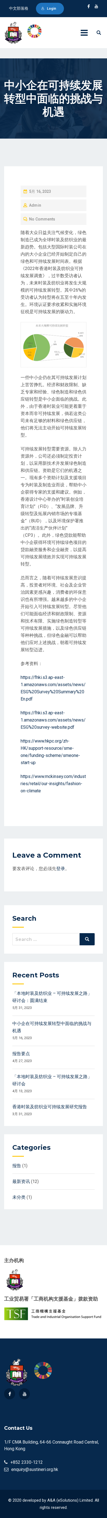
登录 (60, 868)
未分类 (19, 1197)
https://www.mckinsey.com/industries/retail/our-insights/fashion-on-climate (53, 783)
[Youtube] (24, 1393)
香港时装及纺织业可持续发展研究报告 (49, 1106)
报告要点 (21, 1053)
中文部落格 (18, 8)
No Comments (42, 219)
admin (35, 205)
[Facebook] (9, 1393)
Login (51, 8)
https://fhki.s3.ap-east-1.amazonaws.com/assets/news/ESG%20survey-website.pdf (53, 720)
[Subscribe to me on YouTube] (96, 6)
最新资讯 (21, 1181)
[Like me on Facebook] (89, 6)
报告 (16, 1165)
